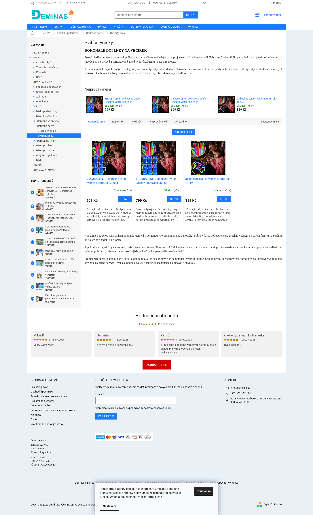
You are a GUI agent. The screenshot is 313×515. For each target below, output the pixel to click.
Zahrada (41, 96)
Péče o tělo (42, 72)
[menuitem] (39, 27)
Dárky (39, 160)
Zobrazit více (156, 365)
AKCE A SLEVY (41, 52)
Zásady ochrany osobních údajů (49, 396)
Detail (125, 199)
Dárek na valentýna (48, 121)
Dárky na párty (45, 126)
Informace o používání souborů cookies (53, 410)
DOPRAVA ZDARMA (44, 170)
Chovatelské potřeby (47, 91)
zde (159, 497)
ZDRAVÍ (37, 57)
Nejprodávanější (159, 121)
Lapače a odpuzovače (48, 86)
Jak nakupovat (137, 2)
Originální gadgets (46, 155)
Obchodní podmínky (165, 2)
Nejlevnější (118, 121)
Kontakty (36, 414)
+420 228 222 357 (240, 393)
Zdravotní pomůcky (47, 67)
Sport (39, 77)
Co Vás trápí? (43, 62)
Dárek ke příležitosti (47, 116)
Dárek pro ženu (44, 145)
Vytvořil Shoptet (273, 504)
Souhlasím (204, 491)
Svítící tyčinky (45, 135)
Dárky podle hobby (46, 111)
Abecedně (181, 121)
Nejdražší (137, 121)
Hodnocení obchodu (156, 315)
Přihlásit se (106, 416)
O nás (34, 419)
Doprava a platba (40, 405)
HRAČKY (37, 165)
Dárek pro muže (45, 150)
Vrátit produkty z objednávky (47, 424)
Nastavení (109, 506)
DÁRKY (37, 106)
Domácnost (42, 101)
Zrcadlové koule (47, 130)
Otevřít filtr (183, 132)
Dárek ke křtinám (46, 140)
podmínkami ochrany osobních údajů (150, 408)
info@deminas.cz (240, 387)
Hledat (191, 15)
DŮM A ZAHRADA (42, 82)
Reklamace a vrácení (42, 400)
